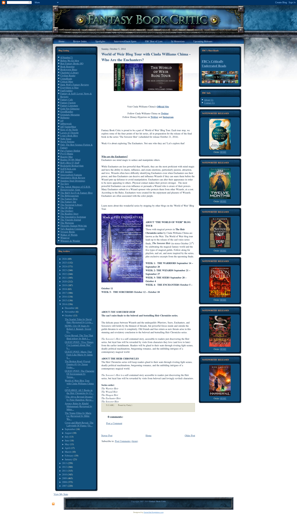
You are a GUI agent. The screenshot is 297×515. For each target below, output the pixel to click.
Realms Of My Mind (70, 159)
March (68, 451)
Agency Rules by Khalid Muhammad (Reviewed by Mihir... (78, 406)
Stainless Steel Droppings (72, 180)
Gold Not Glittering (70, 108)
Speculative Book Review (72, 177)
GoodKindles (66, 111)
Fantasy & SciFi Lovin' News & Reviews (76, 95)
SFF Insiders (66, 171)
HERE (223, 152)
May (67, 444)
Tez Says (64, 183)
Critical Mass (66, 81)
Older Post (190, 435)
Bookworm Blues (68, 69)
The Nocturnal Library (71, 204)
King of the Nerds (69, 129)
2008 (64, 482)
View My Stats (61, 494)
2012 (64, 466)
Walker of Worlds (69, 234)
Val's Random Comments (72, 228)
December (70, 308)
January (68, 459)
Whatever (65, 237)
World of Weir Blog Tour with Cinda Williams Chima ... (79, 383)
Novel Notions (67, 141)
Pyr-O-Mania (66, 153)
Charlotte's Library (69, 72)
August (68, 432)
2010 (64, 474)
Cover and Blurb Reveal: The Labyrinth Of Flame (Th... (79, 424)
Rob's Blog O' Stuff (69, 162)
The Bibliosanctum (69, 195)
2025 (64, 262)
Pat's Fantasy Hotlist (70, 150)
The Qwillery (66, 210)
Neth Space (65, 138)
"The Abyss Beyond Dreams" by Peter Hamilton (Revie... (79, 398)
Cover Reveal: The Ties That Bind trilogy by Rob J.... (79, 337)
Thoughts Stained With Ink (73, 225)
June (67, 440)
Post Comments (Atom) (126, 441)
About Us (208, 99)
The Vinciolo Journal (70, 219)
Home (148, 435)
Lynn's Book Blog (69, 135)
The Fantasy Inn (68, 201)
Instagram (168, 117)
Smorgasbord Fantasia (71, 174)
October (69, 315)
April (67, 448)
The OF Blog (66, 207)
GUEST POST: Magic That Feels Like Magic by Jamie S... (79, 354)
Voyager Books (67, 231)
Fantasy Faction (68, 102)
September (70, 429)
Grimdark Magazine (70, 114)
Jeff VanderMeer (68, 126)
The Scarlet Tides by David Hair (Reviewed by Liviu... (79, 321)
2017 (64, 292)
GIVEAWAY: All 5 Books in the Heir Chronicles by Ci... (79, 391)
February (69, 455)
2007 (64, 485)
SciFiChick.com (68, 168)
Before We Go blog (69, 60)
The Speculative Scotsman (73, 216)
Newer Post (106, 435)
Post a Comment (114, 423)
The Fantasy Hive (69, 198)
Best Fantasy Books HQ (71, 63)
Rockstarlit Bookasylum (72, 165)
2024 (64, 266)
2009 (64, 478)
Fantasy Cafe (66, 99)
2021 (64, 277)
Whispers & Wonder (70, 240)
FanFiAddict (66, 90)
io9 (61, 120)
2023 (64, 270)
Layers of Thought (69, 132)
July (67, 436)
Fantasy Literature (69, 105)
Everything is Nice (69, 87)
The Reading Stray (69, 213)
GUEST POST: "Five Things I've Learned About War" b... (79, 345)
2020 (64, 281)
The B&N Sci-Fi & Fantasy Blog (76, 192)
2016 (64, 296)
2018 (64, 289)
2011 (64, 470)
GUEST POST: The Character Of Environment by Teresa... (79, 374)
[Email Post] (134, 405)
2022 (64, 274)
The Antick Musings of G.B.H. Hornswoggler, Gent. (75, 188)
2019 (64, 285)
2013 (64, 463)
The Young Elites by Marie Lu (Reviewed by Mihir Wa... (78, 416)
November (70, 311)
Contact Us (209, 102)
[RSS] (53, 504)
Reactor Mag (66, 156)
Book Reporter (67, 66)
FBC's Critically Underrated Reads (214, 63)
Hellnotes (64, 117)
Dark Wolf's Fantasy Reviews (74, 84)
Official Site (163, 106)
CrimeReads (66, 78)
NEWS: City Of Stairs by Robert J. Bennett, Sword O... (78, 328)
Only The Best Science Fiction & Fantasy (76, 146)
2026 (64, 258)
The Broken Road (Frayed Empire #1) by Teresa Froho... (77, 364)
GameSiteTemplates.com (153, 512)
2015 (64, 300)
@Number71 (66, 57)
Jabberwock (66, 123)
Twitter (165, 113)
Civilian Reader (67, 75)
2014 (64, 304)
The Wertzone (67, 222)
